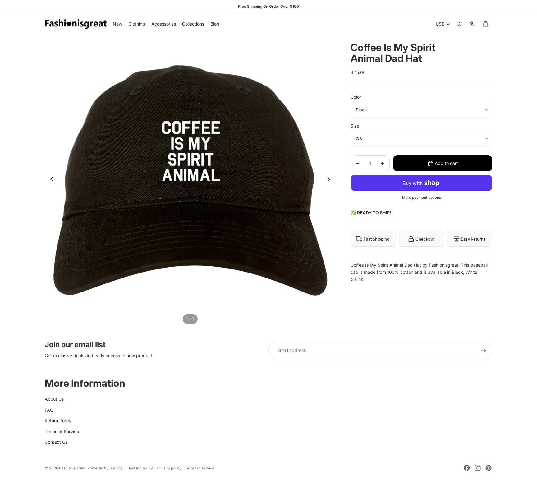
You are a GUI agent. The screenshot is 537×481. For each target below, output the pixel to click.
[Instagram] (477, 468)
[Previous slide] (50, 180)
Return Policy (58, 420)
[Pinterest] (488, 468)
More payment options (421, 197)
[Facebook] (466, 468)
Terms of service (199, 468)
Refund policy (141, 468)
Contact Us (56, 442)
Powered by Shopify (105, 468)
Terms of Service (62, 431)
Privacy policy (168, 468)
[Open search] (459, 24)
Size (355, 125)
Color (356, 97)
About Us (54, 399)
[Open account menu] (472, 24)
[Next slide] (330, 180)
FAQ (49, 410)
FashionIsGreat (72, 468)
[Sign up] (483, 350)
